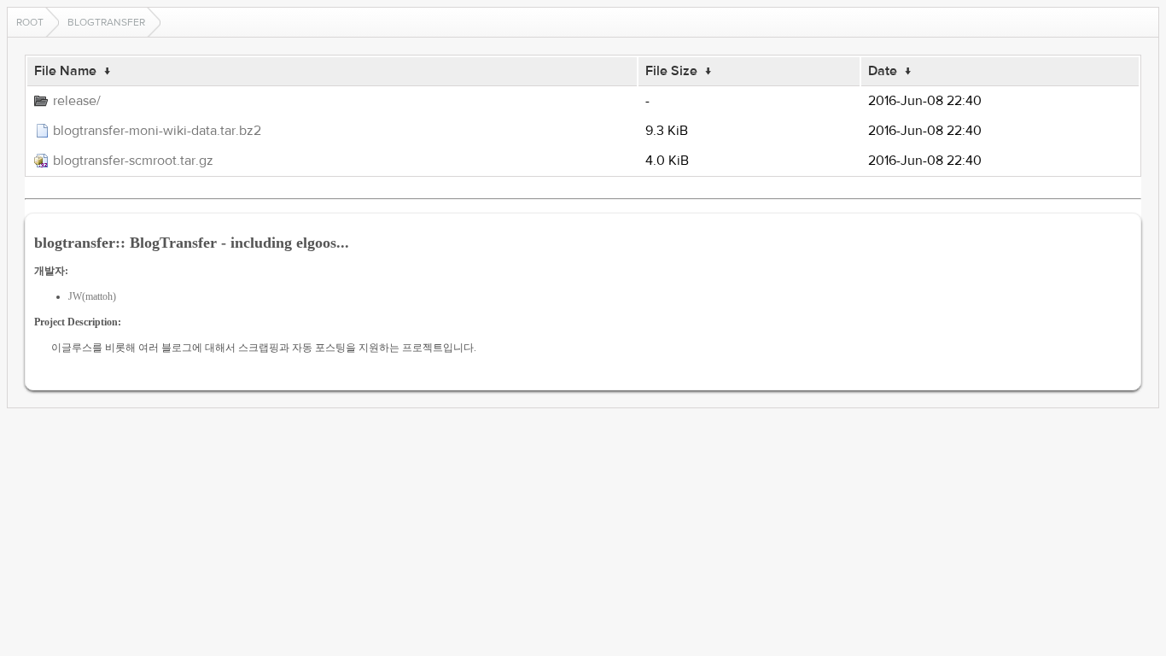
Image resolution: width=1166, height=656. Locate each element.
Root (30, 22)
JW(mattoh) (92, 296)
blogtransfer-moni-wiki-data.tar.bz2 (157, 130)
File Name (65, 70)
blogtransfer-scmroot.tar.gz (133, 160)
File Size (671, 70)
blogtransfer (106, 22)
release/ (77, 100)
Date (882, 70)
